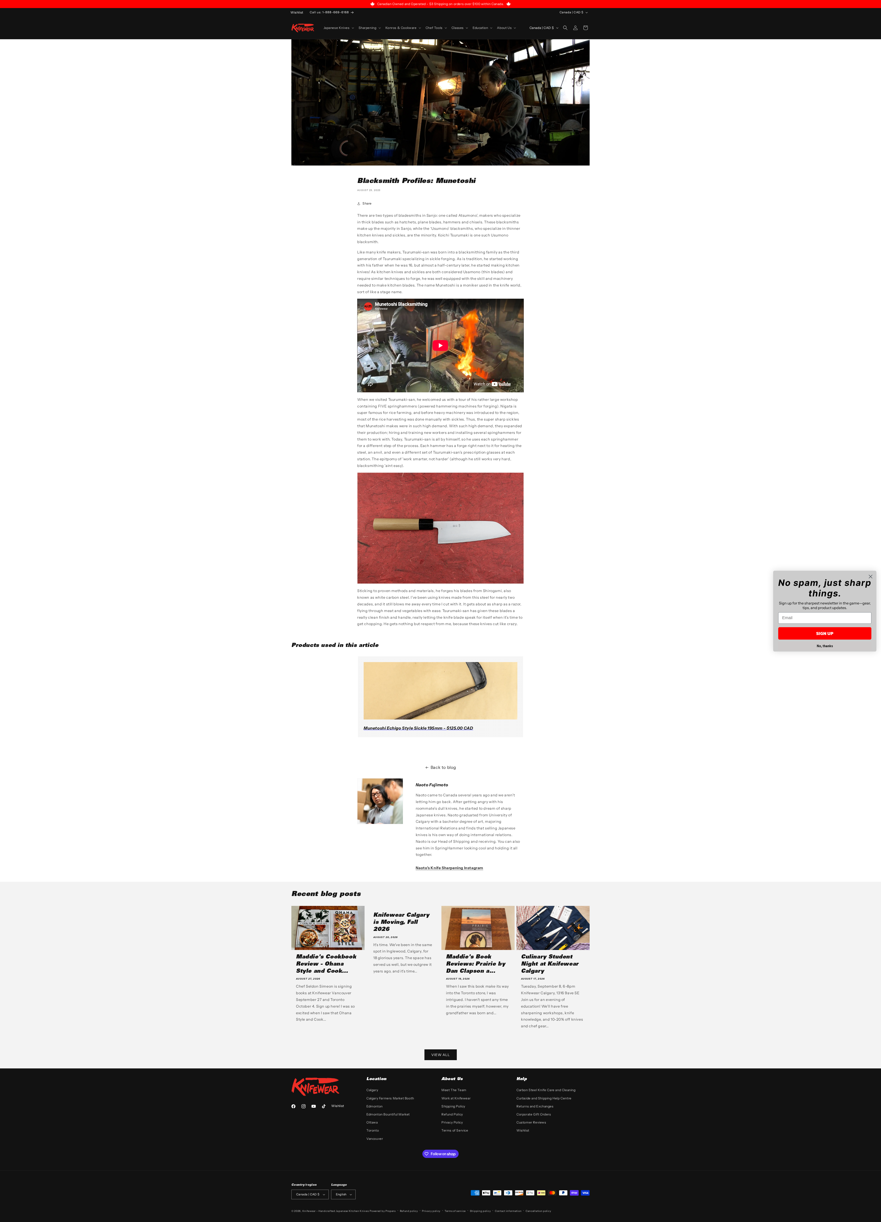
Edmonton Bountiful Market (388, 1114)
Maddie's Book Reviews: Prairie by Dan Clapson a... (475, 964)
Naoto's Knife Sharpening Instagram (449, 867)
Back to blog (443, 767)
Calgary (372, 1090)
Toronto (372, 1130)
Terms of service (455, 1211)
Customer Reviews (531, 1122)
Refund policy (409, 1211)
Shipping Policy (453, 1106)
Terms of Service (454, 1130)
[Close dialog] (871, 577)
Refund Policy (452, 1114)
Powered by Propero (383, 1211)
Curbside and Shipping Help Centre (544, 1098)
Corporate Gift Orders (533, 1114)
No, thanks (825, 646)
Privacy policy (431, 1211)
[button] (338, 28)
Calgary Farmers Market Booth (390, 1098)
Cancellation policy (538, 1211)
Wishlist (522, 1130)
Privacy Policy (452, 1122)
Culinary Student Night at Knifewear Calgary (550, 964)
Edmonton (374, 1106)
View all (440, 1055)
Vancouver (374, 1139)
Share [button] (367, 203)
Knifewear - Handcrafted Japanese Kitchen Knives (335, 1211)
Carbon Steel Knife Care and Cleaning (546, 1090)
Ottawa (372, 1122)
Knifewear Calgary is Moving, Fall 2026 (401, 923)
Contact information (508, 1211)
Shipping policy (480, 1211)
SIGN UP (825, 633)
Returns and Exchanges (535, 1106)
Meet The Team (453, 1090)
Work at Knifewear (456, 1098)
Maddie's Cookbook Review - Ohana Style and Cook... (326, 964)
